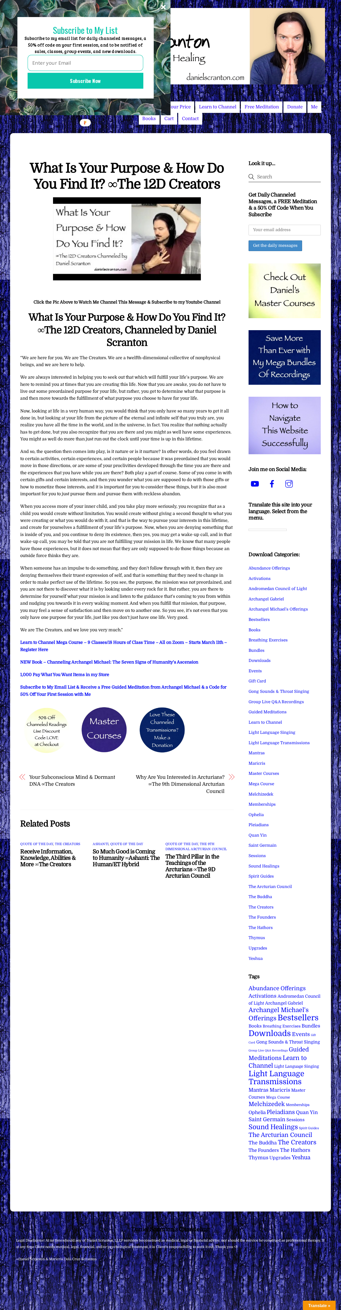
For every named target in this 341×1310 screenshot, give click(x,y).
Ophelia (256, 814)
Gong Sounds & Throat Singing (279, 691)
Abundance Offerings (269, 568)
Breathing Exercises (268, 640)
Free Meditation (262, 106)
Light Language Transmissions (279, 742)
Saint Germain (263, 845)
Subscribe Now (85, 80)
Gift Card (257, 681)
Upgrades (258, 948)
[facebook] (273, 484)
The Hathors (261, 927)
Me (314, 106)
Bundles (257, 650)
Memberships (262, 804)
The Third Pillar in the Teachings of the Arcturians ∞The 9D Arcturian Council (192, 866)
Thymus (257, 937)
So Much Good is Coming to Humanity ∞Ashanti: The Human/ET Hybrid (126, 857)
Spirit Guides (261, 876)
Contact (190, 118)
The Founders (262, 917)
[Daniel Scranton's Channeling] (170, 82)
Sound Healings (264, 866)
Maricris (257, 763)
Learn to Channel (217, 106)
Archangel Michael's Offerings (278, 609)
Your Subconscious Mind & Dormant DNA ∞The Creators (72, 780)
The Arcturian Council (270, 886)
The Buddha (260, 896)
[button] (85, 29)
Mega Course (261, 783)
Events (255, 671)
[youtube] (256, 484)
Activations (260, 578)
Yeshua (256, 958)
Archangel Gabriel (266, 599)
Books (149, 118)
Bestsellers (259, 619)
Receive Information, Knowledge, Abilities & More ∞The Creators (48, 857)
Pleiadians (259, 824)
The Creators (67, 844)
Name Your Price (172, 106)
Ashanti (100, 844)
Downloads (260, 660)
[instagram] (290, 484)
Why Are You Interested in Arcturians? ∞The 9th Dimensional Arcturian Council (180, 784)
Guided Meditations (268, 712)
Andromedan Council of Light (278, 588)
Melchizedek (261, 794)
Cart (169, 118)
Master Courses (264, 773)
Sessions (257, 855)
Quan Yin (258, 835)
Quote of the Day (36, 844)
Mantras (257, 753)
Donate (295, 106)
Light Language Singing (272, 732)
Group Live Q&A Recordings (276, 701)
